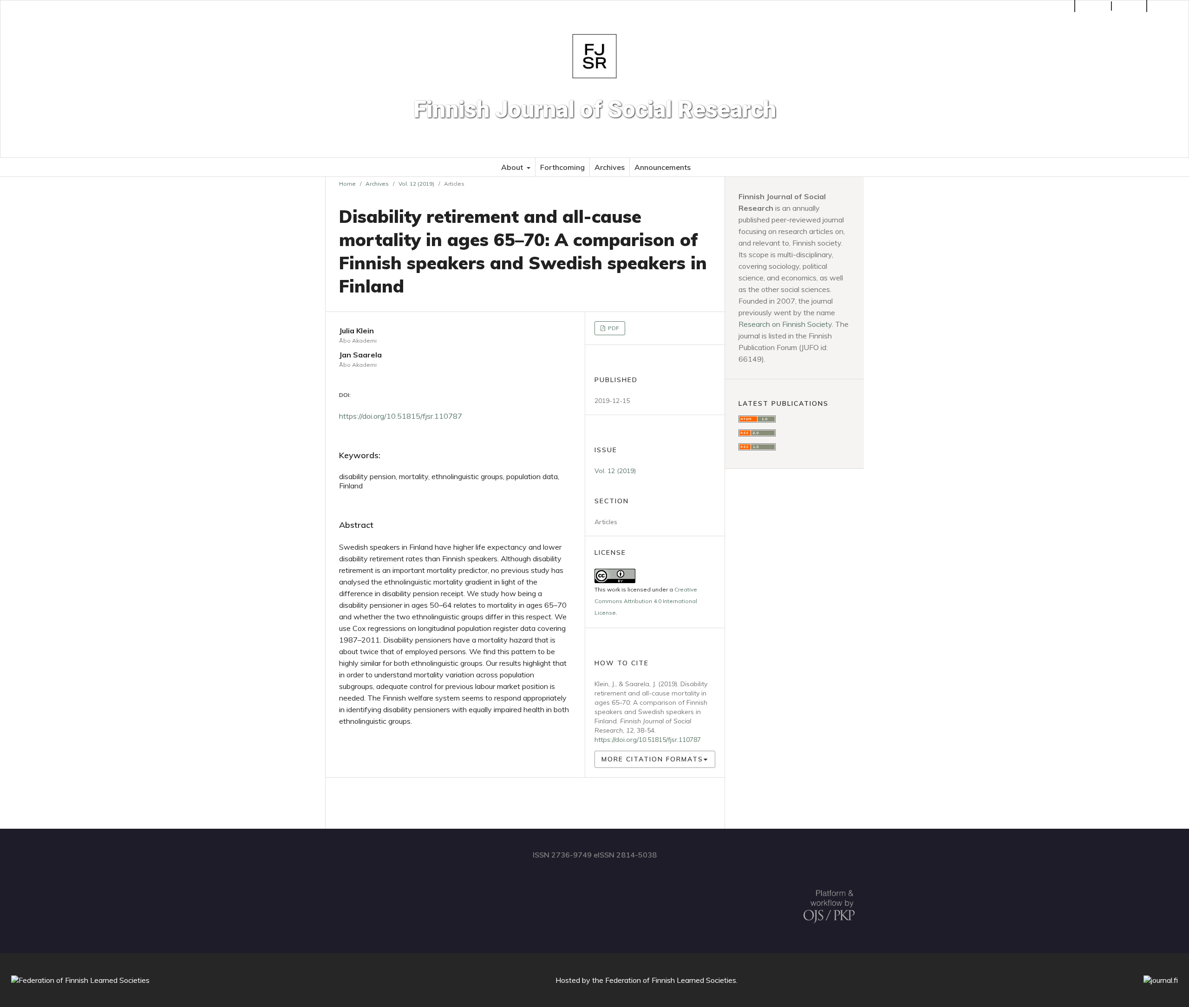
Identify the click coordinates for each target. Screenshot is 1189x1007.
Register (1094, 6)
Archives (609, 167)
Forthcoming (562, 167)
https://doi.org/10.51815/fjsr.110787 (400, 416)
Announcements (662, 167)
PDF (613, 328)
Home (347, 183)
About (513, 167)
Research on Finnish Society (785, 324)
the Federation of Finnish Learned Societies (664, 980)
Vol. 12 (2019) (416, 183)
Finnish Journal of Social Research (594, 109)
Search (1171, 6)
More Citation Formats (652, 759)
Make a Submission (1037, 6)
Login (1133, 6)
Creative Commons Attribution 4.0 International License (645, 601)
